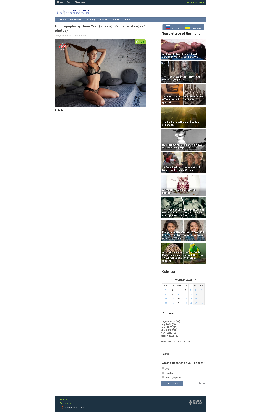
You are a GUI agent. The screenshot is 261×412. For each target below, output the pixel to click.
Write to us (64, 399)
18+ (57, 35)
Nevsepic (77, 12)
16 (172, 299)
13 (196, 294)
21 (201, 299)
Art (167, 368)
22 (166, 303)
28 (201, 303)
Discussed (80, 2)
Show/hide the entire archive (176, 341)
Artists (62, 19)
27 (196, 303)
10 (179, 294)
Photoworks (76, 19)
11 (185, 294)
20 (196, 299)
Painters (169, 373)
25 (185, 303)
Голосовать (172, 383)
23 (172, 303)
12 (191, 294)
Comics (115, 19)
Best (69, 2)
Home (60, 2)
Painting (91, 19)
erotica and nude (69, 35)
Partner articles (67, 403)
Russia (82, 35)
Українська (195, 28)
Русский (174, 28)
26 (191, 303)
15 (166, 299)
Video (127, 19)
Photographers (173, 377)
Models (103, 19)
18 (185, 299)
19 (191, 299)
